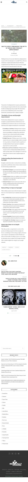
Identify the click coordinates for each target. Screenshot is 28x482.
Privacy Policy (23, 469)
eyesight (17, 247)
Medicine (4, 417)
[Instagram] (15, 453)
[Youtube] (19, 453)
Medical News (5, 414)
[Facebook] (9, 453)
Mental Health (5, 423)
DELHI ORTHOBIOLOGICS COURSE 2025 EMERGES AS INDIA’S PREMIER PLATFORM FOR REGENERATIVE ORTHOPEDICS (13, 382)
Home (2, 25)
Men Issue (4, 420)
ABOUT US (4, 469)
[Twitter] (12, 453)
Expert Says (5, 399)
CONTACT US (10, 469)
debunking (11, 247)
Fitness (4, 402)
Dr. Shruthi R (14, 53)
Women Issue (5, 443)
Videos (3, 440)
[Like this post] (11, 256)
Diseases (4, 396)
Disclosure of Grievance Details (14, 476)
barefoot (4, 247)
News (3, 426)
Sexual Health (5, 434)
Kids (3, 408)
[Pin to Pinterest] (16, 256)
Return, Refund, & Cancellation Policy (14, 473)
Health (3, 405)
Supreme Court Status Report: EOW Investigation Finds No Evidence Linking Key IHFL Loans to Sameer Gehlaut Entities (14, 365)
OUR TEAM (16, 469)
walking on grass (6, 249)
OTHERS (4, 429)
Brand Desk (4, 393)
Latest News (5, 411)
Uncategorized (10, 25)
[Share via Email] (18, 256)
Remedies (4, 431)
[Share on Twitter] (15, 256)
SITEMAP (8, 471)
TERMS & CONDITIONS (16, 471)
